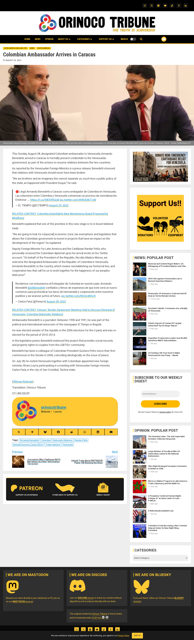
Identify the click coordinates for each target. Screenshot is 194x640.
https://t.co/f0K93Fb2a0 (44, 199)
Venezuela (68, 444)
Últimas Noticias (23, 381)
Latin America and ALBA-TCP (15, 48)
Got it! (137, 636)
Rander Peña (81, 440)
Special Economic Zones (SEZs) (28, 444)
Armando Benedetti (29, 440)
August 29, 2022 (13, 60)
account (23, 601)
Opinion (49, 39)
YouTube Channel (159, 39)
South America (43, 48)
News (37, 39)
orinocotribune (53, 407)
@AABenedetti (36, 287)
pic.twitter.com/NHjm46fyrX (78, 295)
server (86, 598)
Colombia (45, 440)
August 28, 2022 (56, 301)
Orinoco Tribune (99, 614)
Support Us (105, 39)
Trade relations (53, 444)
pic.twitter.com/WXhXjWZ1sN (78, 199)
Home (27, 39)
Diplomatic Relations (62, 440)
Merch (124, 39)
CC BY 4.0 (96, 617)
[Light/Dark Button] (133, 39)
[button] (141, 39)
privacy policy (165, 412)
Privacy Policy (123, 635)
